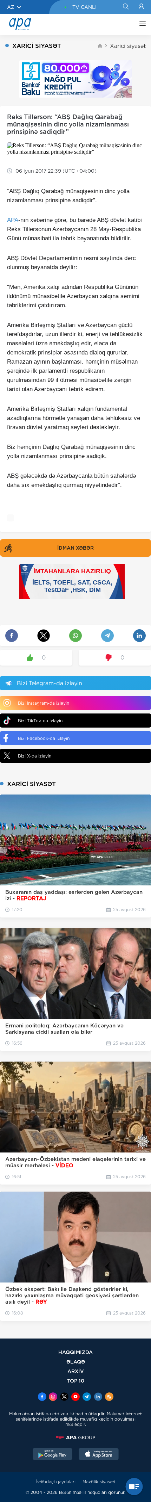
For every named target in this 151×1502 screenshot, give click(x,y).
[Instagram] (53, 1397)
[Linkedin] (98, 1397)
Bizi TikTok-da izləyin (40, 720)
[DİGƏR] (141, 24)
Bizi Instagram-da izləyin (43, 703)
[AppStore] (99, 1454)
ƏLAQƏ (75, 1362)
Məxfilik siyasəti (99, 1481)
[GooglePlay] (53, 1454)
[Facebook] (42, 1397)
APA (12, 220)
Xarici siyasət (128, 46)
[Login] (141, 7)
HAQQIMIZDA (75, 1352)
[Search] (125, 7)
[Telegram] (87, 1397)
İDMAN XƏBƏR (75, 548)
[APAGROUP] (75, 1437)
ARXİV (75, 1371)
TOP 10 (75, 1381)
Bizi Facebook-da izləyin (44, 738)
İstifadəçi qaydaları (56, 1481)
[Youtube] (75, 1397)
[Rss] (109, 1397)
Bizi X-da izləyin (34, 756)
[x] (64, 1397)
